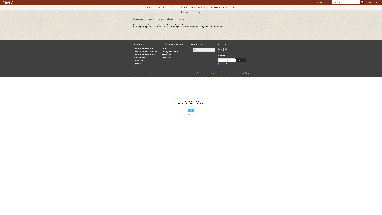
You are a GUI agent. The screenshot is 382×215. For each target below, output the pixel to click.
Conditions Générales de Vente (143, 49)
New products (229, 7)
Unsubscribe (232, 64)
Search (164, 49)
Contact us (137, 64)
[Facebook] (220, 49)
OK (191, 110)
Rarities (183, 7)
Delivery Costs (214, 7)
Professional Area (197, 7)
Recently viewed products (170, 52)
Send (241, 60)
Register (320, 2)
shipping (246, 73)
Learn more (191, 114)
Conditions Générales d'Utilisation (144, 55)
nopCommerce (143, 73)
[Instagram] (225, 49)
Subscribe (222, 64)
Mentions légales (139, 58)
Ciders (165, 7)
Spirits (174, 7)
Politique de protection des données (145, 52)
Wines (149, 7)
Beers (157, 7)
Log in (328, 2)
